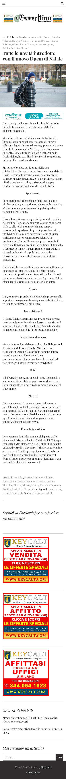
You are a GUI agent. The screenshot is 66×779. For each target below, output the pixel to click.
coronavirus (54, 489)
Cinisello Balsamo (43, 477)
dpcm (13, 493)
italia (20, 493)
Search (61, 3)
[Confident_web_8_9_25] (33, 119)
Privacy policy (33, 772)
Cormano (35, 40)
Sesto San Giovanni (20, 48)
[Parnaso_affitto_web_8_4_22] (26, 638)
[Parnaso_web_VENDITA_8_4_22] (26, 582)
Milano (15, 44)
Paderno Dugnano (44, 44)
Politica (6, 48)
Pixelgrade (46, 767)
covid (6, 493)
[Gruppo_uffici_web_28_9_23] (26, 694)
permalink (46, 493)
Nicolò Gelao (9, 37)
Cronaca (45, 40)
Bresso (47, 37)
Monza (23, 44)
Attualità (39, 37)
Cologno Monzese (20, 40)
